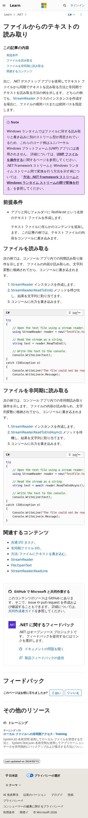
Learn (8, 14)
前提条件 (12, 55)
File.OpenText (21, 565)
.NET (20, 14)
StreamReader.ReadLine (29, 571)
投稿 (70, 795)
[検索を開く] (65, 5)
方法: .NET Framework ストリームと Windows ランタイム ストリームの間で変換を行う (43, 183)
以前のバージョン (34, 795)
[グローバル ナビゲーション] (4, 5)
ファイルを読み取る (19, 60)
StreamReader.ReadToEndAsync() (36, 432)
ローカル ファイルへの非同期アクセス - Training (35, 734)
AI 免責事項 (10, 795)
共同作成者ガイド (21, 611)
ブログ (55, 795)
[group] (44, 349)
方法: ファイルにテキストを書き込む (38, 554)
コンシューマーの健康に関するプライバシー (32, 806)
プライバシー (11, 800)
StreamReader (24, 98)
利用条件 (9, 812)
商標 (22, 812)
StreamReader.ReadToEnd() (32, 290)
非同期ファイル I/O (25, 548)
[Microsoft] (44, 5)
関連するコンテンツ (19, 71)
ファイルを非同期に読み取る (25, 66)
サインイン (77, 5)
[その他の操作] (81, 14)
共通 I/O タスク (22, 542)
